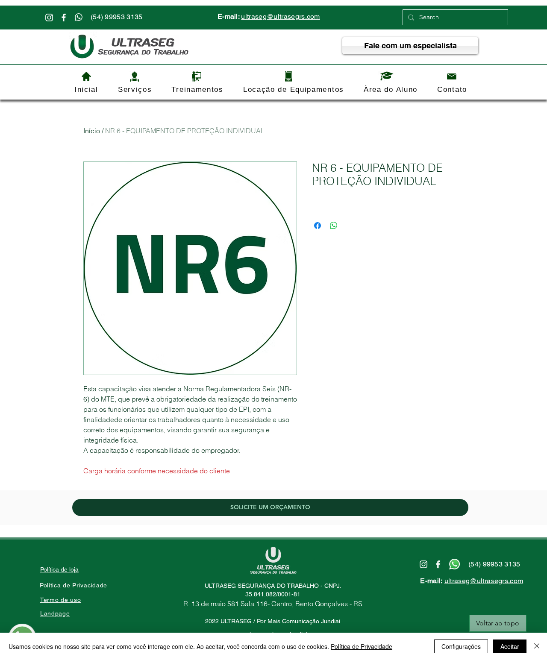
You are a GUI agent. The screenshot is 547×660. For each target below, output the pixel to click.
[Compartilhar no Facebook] (317, 225)
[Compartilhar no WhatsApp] (334, 225)
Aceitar (509, 646)
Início (91, 130)
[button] (135, 89)
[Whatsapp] (78, 17)
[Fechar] (537, 646)
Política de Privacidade (361, 646)
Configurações (461, 646)
